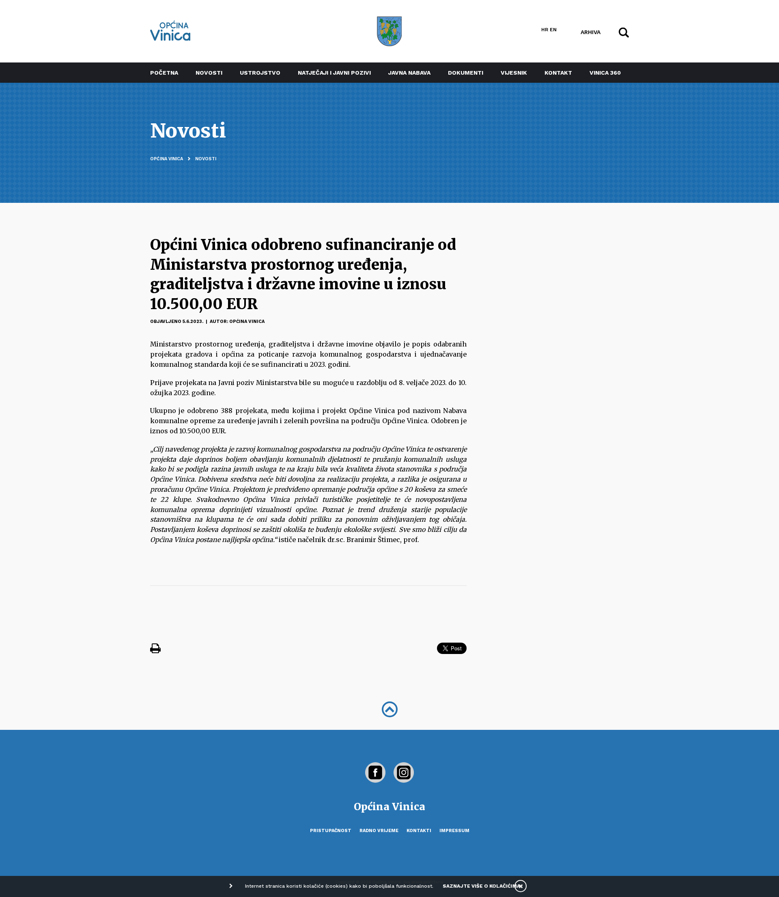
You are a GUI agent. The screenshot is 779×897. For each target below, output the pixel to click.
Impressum (454, 830)
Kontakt (558, 72)
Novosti (209, 72)
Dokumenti (465, 72)
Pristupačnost (330, 830)
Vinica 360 (605, 72)
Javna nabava (409, 72)
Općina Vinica (166, 158)
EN (553, 29)
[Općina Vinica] (170, 30)
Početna (164, 72)
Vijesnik (514, 72)
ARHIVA (590, 31)
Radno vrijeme (378, 830)
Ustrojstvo (260, 72)
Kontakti (419, 830)
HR (544, 29)
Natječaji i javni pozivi (334, 72)
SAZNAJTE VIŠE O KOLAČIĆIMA (481, 886)
